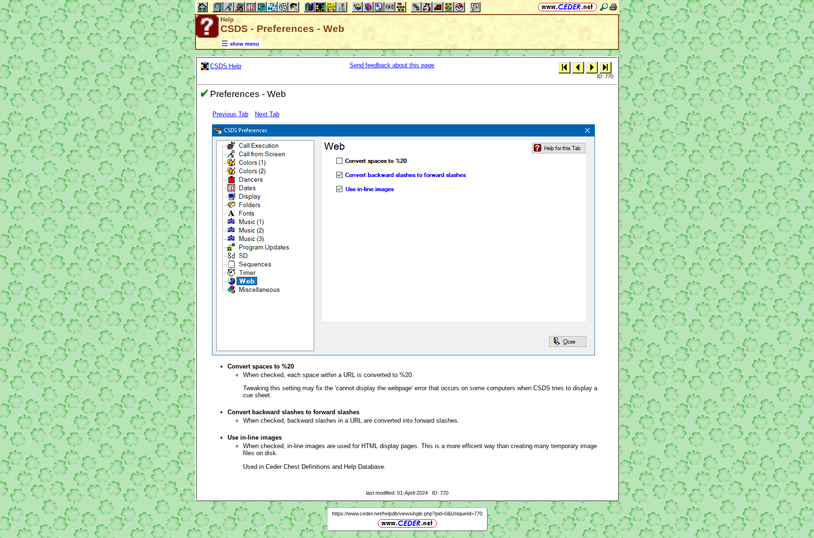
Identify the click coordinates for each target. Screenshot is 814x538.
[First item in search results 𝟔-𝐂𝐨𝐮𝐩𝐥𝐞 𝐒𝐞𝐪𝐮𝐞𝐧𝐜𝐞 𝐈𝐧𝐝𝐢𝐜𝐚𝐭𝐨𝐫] (564, 67)
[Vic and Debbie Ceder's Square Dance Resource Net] (567, 6)
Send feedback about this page (392, 65)
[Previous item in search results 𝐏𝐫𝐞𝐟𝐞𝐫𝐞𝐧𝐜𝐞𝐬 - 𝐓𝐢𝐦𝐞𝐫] (578, 67)
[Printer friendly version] (613, 6)
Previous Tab (230, 114)
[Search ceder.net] (604, 6)
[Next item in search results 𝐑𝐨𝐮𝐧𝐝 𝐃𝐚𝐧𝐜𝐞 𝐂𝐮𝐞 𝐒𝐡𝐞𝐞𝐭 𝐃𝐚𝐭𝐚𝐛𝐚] (592, 67)
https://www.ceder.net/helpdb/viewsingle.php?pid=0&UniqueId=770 (407, 513)
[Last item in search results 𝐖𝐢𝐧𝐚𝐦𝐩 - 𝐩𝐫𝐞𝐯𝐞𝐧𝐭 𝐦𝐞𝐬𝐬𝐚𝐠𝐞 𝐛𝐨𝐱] (605, 67)
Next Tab (267, 114)
